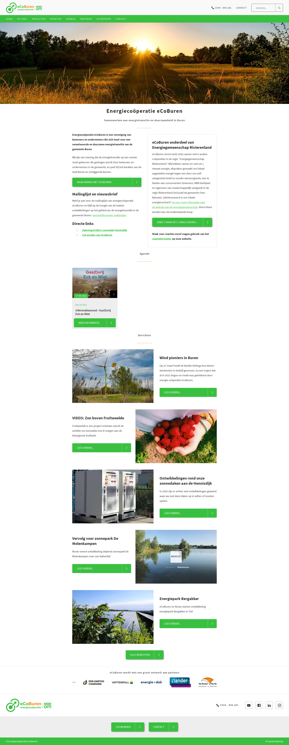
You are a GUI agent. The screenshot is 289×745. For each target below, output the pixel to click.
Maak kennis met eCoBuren (94, 182)
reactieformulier (161, 238)
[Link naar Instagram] (279, 705)
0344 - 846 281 (223, 7)
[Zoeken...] (279, 8)
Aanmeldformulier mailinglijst (109, 215)
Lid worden (123, 727)
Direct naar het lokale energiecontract (183, 222)
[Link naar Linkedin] (269, 705)
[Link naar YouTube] (248, 705)
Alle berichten (140, 654)
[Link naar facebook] (259, 705)
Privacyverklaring (274, 741)
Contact (241, 7)
